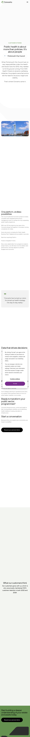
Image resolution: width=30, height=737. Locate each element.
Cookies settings (15, 379)
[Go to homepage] (6, 2)
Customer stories (15, 42)
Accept (15, 383)
